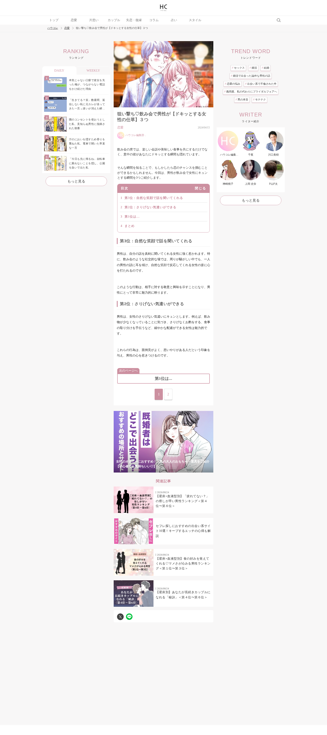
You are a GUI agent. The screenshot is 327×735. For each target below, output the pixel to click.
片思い (94, 20)
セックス (238, 67)
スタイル (195, 20)
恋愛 (74, 20)
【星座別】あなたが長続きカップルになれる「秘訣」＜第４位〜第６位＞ (183, 595)
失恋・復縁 (134, 20)
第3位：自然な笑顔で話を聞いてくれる (154, 198)
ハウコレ (52, 28)
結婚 (265, 67)
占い (174, 20)
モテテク (259, 99)
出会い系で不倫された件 (261, 83)
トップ (54, 20)
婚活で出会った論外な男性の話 (250, 75)
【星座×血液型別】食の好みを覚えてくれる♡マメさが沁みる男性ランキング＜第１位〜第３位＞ (183, 563)
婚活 (253, 67)
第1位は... (132, 216)
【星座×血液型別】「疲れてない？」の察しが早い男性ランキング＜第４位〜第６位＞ (182, 501)
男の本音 (242, 99)
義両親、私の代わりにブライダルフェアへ (250, 91)
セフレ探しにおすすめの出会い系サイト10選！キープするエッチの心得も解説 (183, 531)
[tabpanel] (163, 442)
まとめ (130, 226)
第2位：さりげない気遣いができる (150, 207)
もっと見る (76, 181)
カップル (114, 20)
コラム (154, 20)
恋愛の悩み (232, 83)
